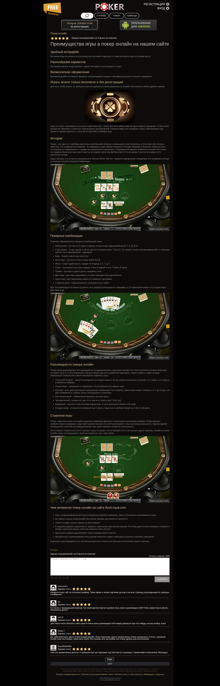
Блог (110, 664)
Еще (109, 659)
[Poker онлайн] (110, 6)
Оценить (162, 579)
